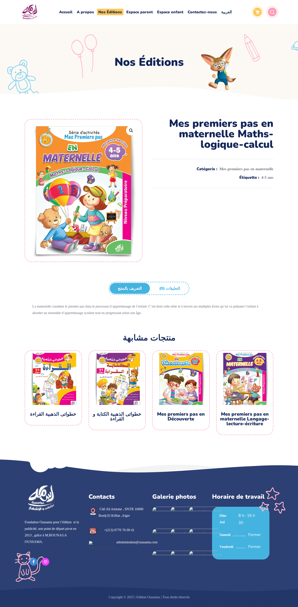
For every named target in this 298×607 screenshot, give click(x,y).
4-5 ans (267, 177)
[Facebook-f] (33, 562)
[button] (131, 130)
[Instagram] (45, 562)
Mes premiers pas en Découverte (181, 416)
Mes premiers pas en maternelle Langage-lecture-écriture (244, 419)
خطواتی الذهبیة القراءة (53, 414)
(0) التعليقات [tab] (169, 288)
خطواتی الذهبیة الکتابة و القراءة (117, 416)
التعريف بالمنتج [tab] (130, 288)
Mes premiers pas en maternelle (246, 169)
